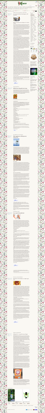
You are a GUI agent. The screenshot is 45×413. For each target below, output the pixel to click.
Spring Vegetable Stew (16, 86)
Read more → (31, 81)
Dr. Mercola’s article (26, 366)
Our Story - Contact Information (20, 405)
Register (37, 2)
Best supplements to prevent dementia (18, 134)
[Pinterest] (37, 1)
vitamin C (34, 40)
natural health (35, 32)
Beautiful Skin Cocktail (16, 211)
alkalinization (32, 13)
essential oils (35, 26)
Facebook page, (18, 152)
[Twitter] (35, 407)
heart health (35, 30)
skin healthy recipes (32, 37)
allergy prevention (32, 14)
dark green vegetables (33, 24)
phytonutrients (32, 36)
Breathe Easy (21, 360)
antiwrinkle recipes (32, 18)
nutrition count (32, 33)
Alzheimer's (32, 16)
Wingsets (9, 409)
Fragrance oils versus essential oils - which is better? (20, 12)
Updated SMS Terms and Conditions (32, 77)
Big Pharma (32, 20)
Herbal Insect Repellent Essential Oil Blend (26, 402)
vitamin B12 (32, 40)
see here (14, 179)
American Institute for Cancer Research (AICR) (22, 99)
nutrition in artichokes (32, 34)
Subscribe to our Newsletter (30, 405)
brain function (32, 21)
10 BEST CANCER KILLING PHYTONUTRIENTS (33, 87)
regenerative (35, 36)
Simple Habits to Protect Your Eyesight (33, 82)
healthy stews (32, 30)
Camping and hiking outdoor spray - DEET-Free (11, 402)
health (34, 28)
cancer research (32, 22)
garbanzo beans (32, 28)
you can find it (14, 302)
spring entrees (32, 38)
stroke (34, 38)
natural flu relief (32, 32)
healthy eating (32, 29)
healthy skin (35, 29)
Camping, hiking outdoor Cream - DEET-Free (18, 402)
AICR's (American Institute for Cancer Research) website (21, 310)
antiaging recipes (32, 17)
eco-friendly (32, 26)
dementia (31, 25)
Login (35, 2)
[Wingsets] (22, 4)
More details (13, 403)
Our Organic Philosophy (14, 405)
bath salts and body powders (16, 364)
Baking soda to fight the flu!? (17, 332)
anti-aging (34, 16)
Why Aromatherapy (25, 405)
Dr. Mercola (34, 25)
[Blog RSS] (33, 11)
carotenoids (35, 22)
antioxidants (35, 17)
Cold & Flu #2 (28, 360)
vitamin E (31, 41)
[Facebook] (36, 1)
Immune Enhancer (24, 360)
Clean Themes (13, 409)
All (32, 12)
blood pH (34, 20)
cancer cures (35, 21)
